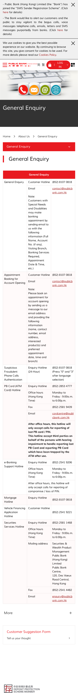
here (5, 12)
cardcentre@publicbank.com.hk (63, 415)
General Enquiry (47, 136)
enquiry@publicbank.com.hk (62, 598)
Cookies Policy (47, 54)
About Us (24, 136)
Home (6, 136)
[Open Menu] (5, 65)
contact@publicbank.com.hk (62, 190)
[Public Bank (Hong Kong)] (20, 65)
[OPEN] (72, 65)
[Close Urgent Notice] (73, 4)
